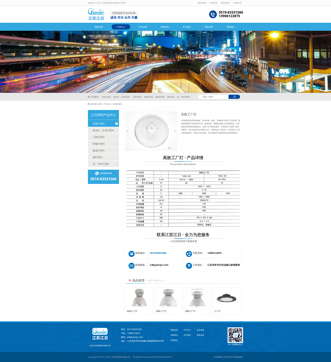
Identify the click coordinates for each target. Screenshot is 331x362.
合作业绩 (143, 26)
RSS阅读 (213, 2)
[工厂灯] (226, 298)
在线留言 (237, 2)
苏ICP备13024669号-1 (162, 357)
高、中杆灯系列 (183, 97)
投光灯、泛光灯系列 (122, 97)
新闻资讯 (165, 26)
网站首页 (99, 26)
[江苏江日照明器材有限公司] (96, 14)
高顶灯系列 (106, 97)
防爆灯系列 (149, 97)
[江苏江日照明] (100, 333)
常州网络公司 (220, 357)
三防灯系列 (137, 97)
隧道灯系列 (160, 97)
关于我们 (187, 26)
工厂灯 (217, 311)
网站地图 (202, 2)
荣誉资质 (209, 26)
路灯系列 (171, 97)
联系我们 (231, 26)
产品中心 (121, 26)
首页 (99, 104)
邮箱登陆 (225, 2)
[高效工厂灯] (139, 298)
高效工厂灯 (132, 311)
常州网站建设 (237, 357)
